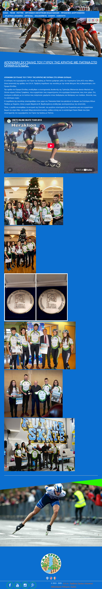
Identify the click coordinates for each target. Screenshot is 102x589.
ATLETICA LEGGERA (14, 16)
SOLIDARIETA (41, 16)
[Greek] (89, 20)
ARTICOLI (29, 16)
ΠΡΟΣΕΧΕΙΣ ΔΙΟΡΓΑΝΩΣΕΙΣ (73, 13)
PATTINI (20, 13)
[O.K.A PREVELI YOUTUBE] (17, 585)
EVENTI (51, 16)
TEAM (12, 13)
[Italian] (96, 20)
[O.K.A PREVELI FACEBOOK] (10, 585)
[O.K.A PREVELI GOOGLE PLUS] (33, 585)
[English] (93, 20)
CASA (5, 13)
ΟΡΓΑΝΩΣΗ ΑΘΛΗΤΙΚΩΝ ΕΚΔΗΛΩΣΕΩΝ (42, 13)
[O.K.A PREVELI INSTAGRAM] (25, 585)
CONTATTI (61, 16)
